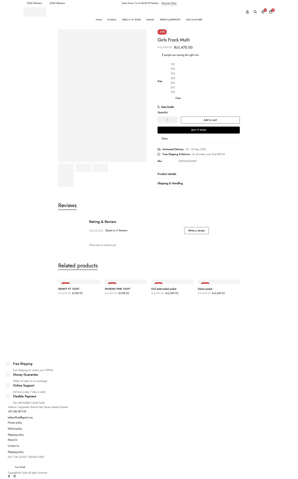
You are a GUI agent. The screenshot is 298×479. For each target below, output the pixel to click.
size (160, 81)
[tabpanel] (149, 233)
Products (112, 19)
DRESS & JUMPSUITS (170, 19)
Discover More (169, 3)
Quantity (163, 112)
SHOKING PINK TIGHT (117, 289)
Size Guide (167, 107)
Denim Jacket (205, 289)
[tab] (67, 205)
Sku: (160, 161)
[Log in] (247, 11)
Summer (150, 19)
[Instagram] (14, 476)
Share (165, 138)
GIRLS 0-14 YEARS (131, 19)
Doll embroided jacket (163, 289)
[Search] (255, 11)
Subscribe (255, 462)
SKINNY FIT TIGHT (68, 289)
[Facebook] (9, 476)
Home (99, 19)
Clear (178, 98)
